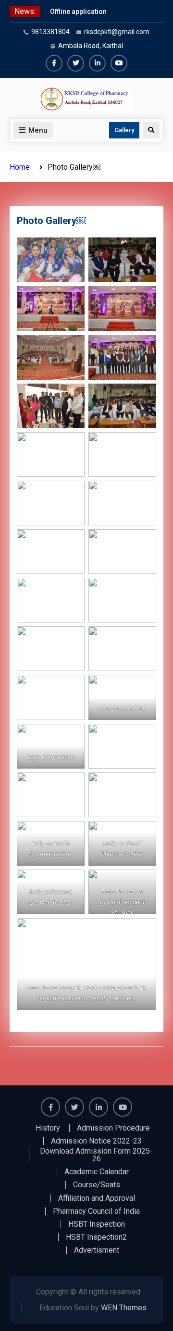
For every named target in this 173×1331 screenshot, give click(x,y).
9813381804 (50, 32)
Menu (38, 130)
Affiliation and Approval (96, 1198)
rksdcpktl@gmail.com (116, 32)
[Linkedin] (97, 63)
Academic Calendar (96, 1172)
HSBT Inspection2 (96, 1237)
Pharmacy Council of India (96, 1211)
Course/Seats (96, 1185)
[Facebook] (54, 63)
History (48, 1128)
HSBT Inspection (96, 1224)
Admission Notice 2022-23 (96, 1141)
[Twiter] (75, 63)
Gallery (124, 130)
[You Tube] (119, 63)
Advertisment (96, 1250)
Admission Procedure (113, 1128)
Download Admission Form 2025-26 (96, 1155)
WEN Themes (124, 1307)
